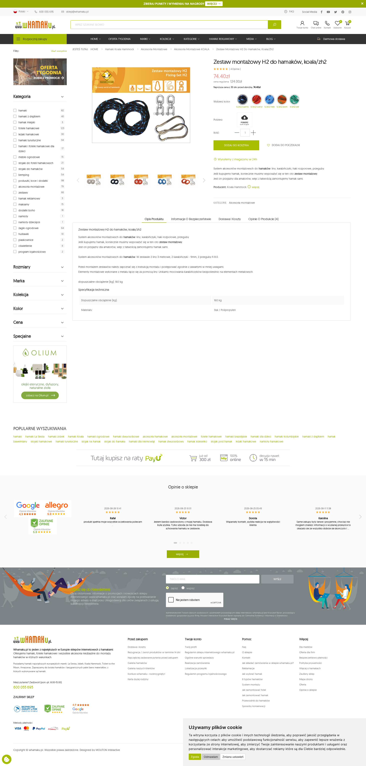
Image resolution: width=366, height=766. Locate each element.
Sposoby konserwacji (253, 706)
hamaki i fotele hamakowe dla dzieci (36, 148)
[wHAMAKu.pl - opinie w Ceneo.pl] (42, 525)
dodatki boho (26, 210)
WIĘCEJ (212, 4)
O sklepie (247, 652)
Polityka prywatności (310, 662)
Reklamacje (248, 668)
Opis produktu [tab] (154, 219)
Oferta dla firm (307, 652)
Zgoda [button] (195, 756)
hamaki (22, 110)
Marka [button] (19, 280)
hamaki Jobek (56, 436)
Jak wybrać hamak (252, 673)
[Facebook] (322, 11)
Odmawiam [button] (211, 756)
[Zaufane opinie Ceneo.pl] (54, 708)
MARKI (144, 39)
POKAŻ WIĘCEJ (231, 619)
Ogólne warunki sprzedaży (199, 657)
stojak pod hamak (221, 441)
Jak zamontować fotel (254, 689)
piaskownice (25, 240)
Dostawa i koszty (137, 646)
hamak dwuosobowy (171, 441)
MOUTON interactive (108, 750)
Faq (244, 646)
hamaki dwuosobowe (126, 436)
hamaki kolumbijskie (287, 436)
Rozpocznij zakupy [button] (35, 39)
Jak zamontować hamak (255, 695)
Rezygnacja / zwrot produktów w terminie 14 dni (154, 652)
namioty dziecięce (29, 222)
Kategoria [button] (21, 96)
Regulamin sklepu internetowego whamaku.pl (209, 652)
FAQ (291, 11)
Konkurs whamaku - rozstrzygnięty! (146, 673)
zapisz (174, 588)
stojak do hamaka (114, 441)
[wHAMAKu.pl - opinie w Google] (28, 508)
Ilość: (216, 132)
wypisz (190, 588)
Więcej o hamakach (310, 668)
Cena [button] (18, 322)
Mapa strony (306, 679)
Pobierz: (218, 119)
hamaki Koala (76, 436)
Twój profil (191, 646)
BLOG (269, 39)
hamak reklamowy (29, 198)
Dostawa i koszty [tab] (230, 219)
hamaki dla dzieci (261, 436)
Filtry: (16, 51)
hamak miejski (26, 122)
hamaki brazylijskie (236, 436)
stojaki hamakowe (41, 441)
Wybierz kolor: (222, 101)
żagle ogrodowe (28, 228)
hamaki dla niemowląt (142, 441)
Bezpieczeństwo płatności (313, 657)
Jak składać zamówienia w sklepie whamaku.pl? (268, 662)
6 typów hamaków (252, 679)
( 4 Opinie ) (235, 69)
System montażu (251, 684)
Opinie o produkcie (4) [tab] (263, 219)
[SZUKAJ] (274, 24)
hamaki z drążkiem (29, 116)
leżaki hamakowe (28, 134)
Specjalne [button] (22, 336)
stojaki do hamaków (30, 169)
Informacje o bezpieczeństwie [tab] (191, 219)
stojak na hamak (91, 441)
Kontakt (246, 657)
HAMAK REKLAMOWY (221, 39)
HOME (94, 39)
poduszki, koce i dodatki (33, 180)
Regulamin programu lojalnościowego (206, 673)
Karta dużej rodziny (138, 679)
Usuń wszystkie (59, 50)
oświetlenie (25, 246)
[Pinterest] (343, 11)
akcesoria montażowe (31, 186)
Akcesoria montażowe (242, 202)
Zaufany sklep (306, 673)
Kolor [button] (18, 308)
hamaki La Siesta (34, 436)
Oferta (302, 684)
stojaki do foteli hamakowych (35, 163)
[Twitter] (336, 11)
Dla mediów (305, 646)
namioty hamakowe (271, 441)
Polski (21, 11)
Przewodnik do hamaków (256, 700)
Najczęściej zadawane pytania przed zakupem (153, 657)
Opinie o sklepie (308, 689)
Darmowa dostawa (334, 39)
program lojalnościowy (32, 251)
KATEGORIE (190, 39)
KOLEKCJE (165, 39)
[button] (302, 24)
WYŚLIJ (277, 579)
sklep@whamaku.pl (77, 11)
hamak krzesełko (197, 441)
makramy (23, 204)
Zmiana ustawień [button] (232, 756)
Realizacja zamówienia (197, 662)
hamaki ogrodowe (98, 436)
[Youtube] (329, 11)
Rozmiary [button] (21, 267)
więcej (255, 187)
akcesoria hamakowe (155, 436)
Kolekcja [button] (20, 294)
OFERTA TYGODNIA (119, 39)
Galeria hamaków (137, 662)
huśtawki (23, 234)
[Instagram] (351, 11)
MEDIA (250, 39)
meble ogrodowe (29, 157)
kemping (23, 175)
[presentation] (78, 180)
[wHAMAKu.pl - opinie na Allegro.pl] (57, 508)
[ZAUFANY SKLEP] (25, 708)
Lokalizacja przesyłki (196, 668)
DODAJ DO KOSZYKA (236, 145)
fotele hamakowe (28, 128)
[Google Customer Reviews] (83, 708)
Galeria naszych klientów (141, 668)
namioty (23, 216)
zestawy (23, 192)
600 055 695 (46, 11)
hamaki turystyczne (29, 140)
